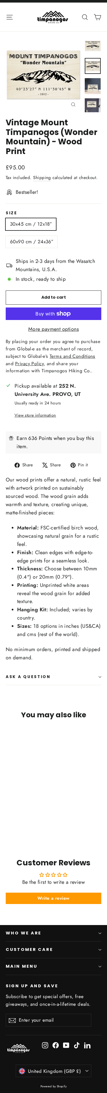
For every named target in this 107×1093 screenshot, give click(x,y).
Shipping (42, 177)
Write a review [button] (53, 898)
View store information (35, 415)
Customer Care (29, 949)
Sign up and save (32, 986)
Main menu (21, 966)
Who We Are (23, 933)
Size (11, 213)
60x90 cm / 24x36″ (31, 241)
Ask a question (28, 677)
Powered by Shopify (53, 1086)
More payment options (53, 329)
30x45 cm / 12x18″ (31, 224)
